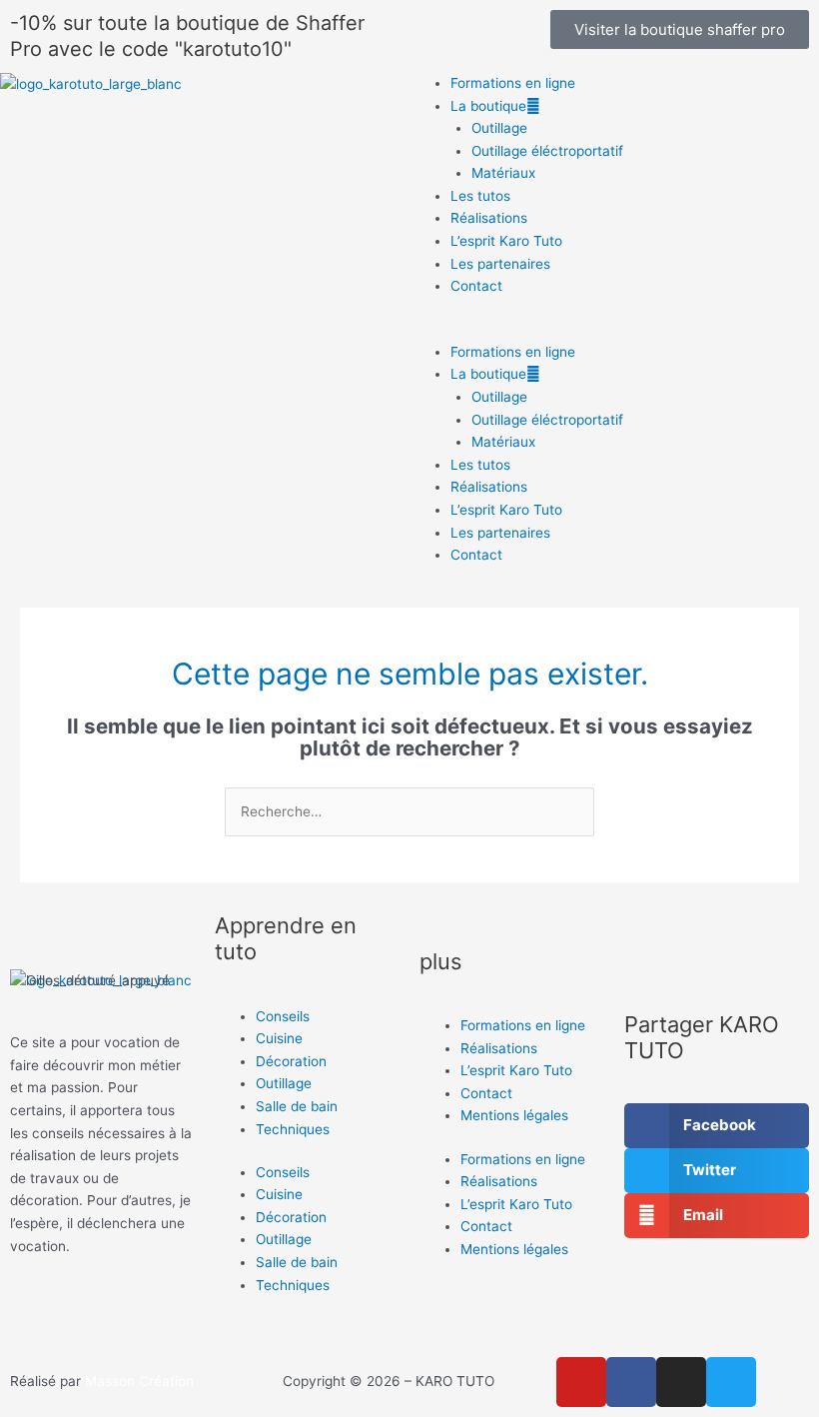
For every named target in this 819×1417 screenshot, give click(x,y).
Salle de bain (297, 1106)
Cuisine (279, 1038)
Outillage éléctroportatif (547, 151)
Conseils (283, 1016)
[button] (614, 329)
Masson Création (139, 1381)
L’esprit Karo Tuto (506, 241)
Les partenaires (500, 264)
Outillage (499, 128)
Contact (476, 286)
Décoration (291, 1061)
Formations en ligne (512, 83)
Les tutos (480, 196)
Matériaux (503, 173)
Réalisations (488, 218)
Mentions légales (514, 1115)
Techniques (293, 1129)
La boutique (488, 106)
